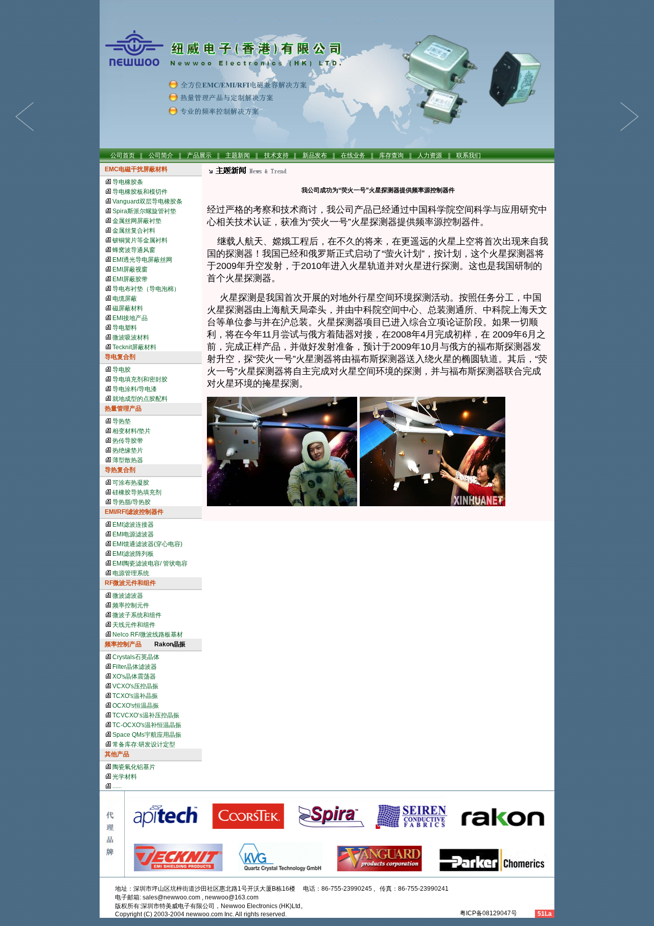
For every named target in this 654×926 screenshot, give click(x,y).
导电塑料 (124, 327)
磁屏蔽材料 (127, 308)
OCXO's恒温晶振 (135, 705)
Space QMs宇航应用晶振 (146, 734)
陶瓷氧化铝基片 (133, 767)
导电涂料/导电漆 (134, 389)
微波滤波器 (127, 595)
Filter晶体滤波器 (134, 666)
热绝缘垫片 (127, 450)
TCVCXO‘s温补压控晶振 (145, 715)
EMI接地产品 (130, 318)
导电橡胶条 (127, 182)
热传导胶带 (127, 440)
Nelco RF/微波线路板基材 (147, 634)
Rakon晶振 (169, 644)
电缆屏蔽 (124, 298)
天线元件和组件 (133, 624)
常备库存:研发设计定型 (143, 744)
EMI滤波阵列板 (133, 553)
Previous (629, 116)
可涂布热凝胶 (130, 482)
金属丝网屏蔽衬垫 (136, 220)
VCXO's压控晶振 (135, 686)
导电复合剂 (120, 356)
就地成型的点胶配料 (140, 398)
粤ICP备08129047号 (487, 913)
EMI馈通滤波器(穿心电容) (147, 544)
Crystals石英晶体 (135, 657)
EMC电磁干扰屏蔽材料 (136, 169)
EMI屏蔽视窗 (130, 269)
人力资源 (429, 155)
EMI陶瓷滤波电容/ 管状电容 (150, 563)
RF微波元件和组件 (130, 582)
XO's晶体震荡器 (134, 676)
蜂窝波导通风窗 (133, 250)
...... (117, 785)
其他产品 (117, 754)
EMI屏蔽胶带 (130, 279)
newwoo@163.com (232, 897)
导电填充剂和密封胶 (140, 379)
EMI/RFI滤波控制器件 (134, 511)
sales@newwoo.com (171, 897)
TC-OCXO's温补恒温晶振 (146, 725)
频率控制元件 (130, 605)
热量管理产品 (123, 408)
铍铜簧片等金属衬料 (140, 240)
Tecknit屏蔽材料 (134, 347)
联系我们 (468, 155)
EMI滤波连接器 (133, 524)
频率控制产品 (123, 644)
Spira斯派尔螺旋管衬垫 (144, 211)
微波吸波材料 (130, 337)
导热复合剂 (120, 469)
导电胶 (121, 369)
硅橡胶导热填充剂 (136, 492)
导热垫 (121, 421)
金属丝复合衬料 (133, 230)
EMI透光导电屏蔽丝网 (142, 259)
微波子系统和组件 (136, 615)
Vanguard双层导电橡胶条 (147, 201)
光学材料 (124, 776)
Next (24, 116)
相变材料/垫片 (131, 431)
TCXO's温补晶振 (135, 695)
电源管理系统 (130, 573)
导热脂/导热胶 (131, 502)
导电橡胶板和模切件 (140, 191)
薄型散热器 (127, 460)
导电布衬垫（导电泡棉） (146, 288)
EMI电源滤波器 (133, 534)
